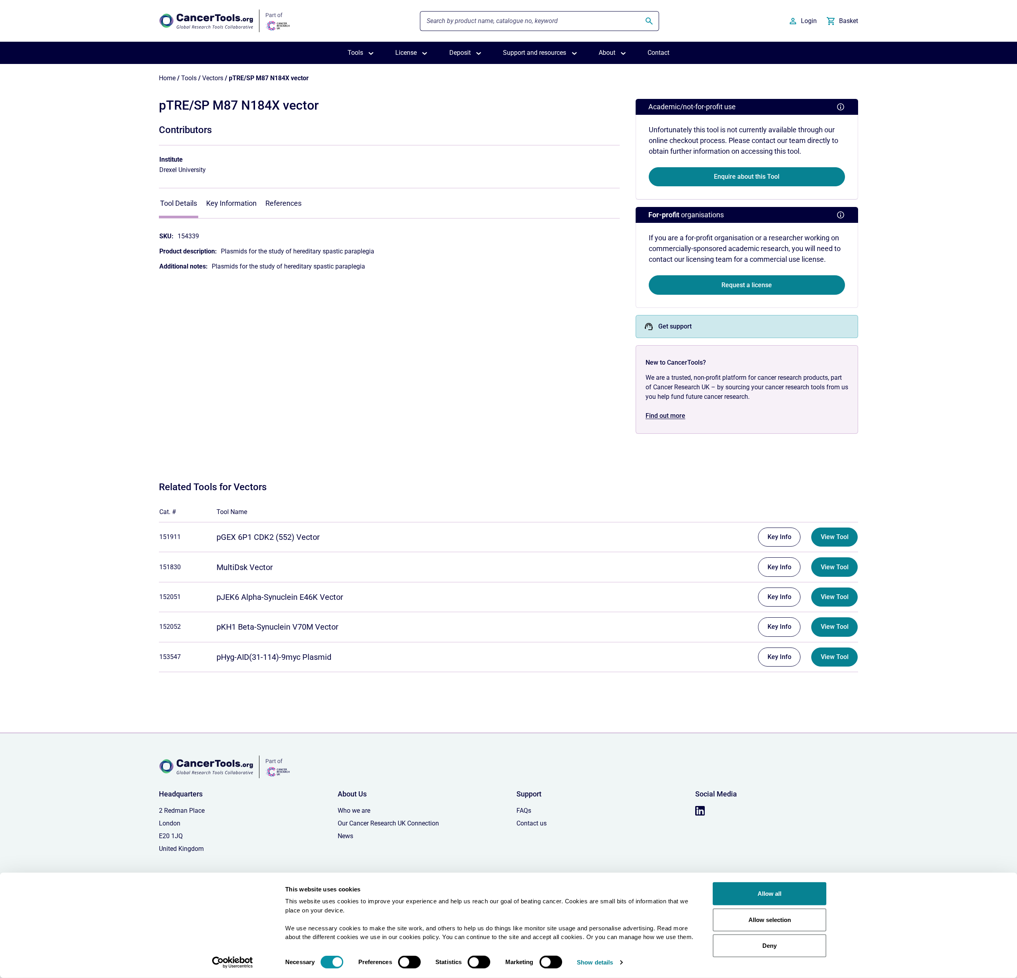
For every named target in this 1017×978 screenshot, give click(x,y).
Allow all (769, 893)
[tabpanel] (389, 247)
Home (167, 78)
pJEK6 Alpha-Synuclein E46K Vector (280, 597)
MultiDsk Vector (245, 567)
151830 (170, 567)
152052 (170, 626)
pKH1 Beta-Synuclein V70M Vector (277, 627)
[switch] (409, 962)
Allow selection (769, 919)
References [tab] (283, 203)
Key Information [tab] (231, 203)
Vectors (212, 78)
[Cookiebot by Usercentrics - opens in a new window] (232, 962)
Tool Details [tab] (178, 203)
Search (649, 21)
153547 (170, 657)
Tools (189, 78)
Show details (595, 962)
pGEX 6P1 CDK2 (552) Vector (268, 537)
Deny (769, 945)
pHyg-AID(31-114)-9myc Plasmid (274, 657)
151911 (170, 537)
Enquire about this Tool (746, 176)
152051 (170, 597)
